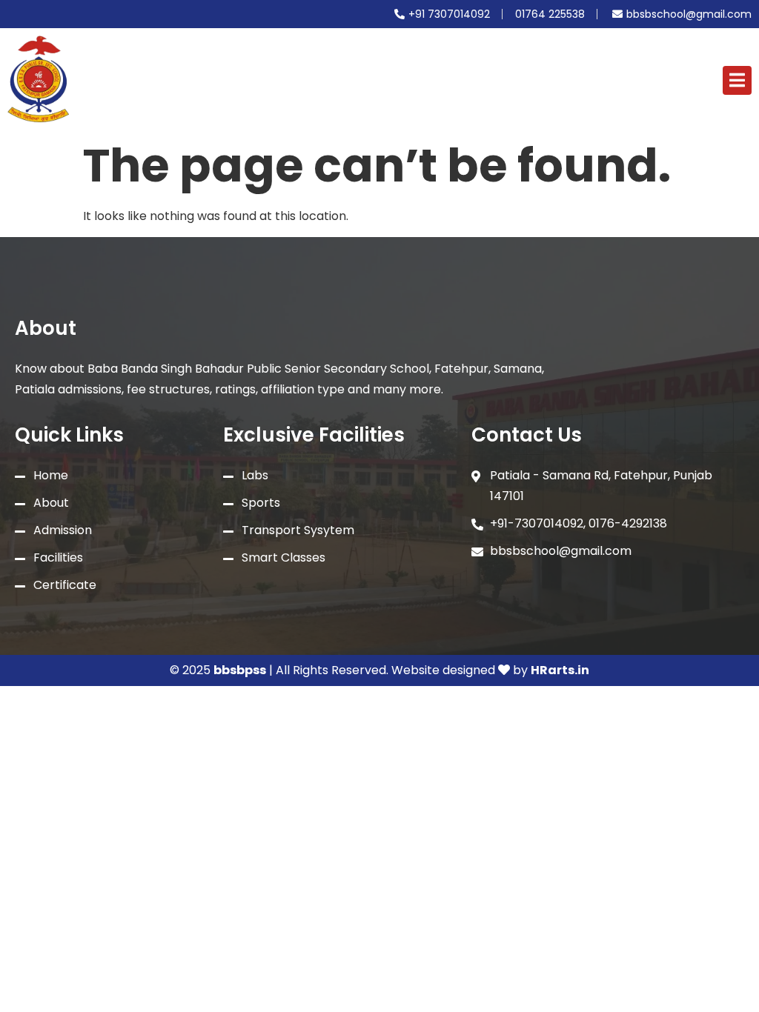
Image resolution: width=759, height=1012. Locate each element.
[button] (737, 80)
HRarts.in (560, 670)
